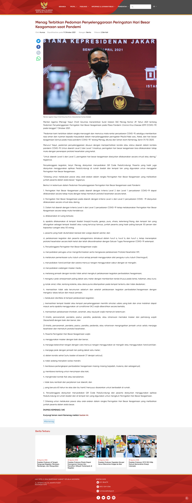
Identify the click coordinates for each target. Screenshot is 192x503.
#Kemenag (49, 421)
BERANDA (62, 7)
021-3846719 (103, 482)
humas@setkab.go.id (106, 491)
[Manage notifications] (187, 498)
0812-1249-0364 (105, 486)
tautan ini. (84, 415)
